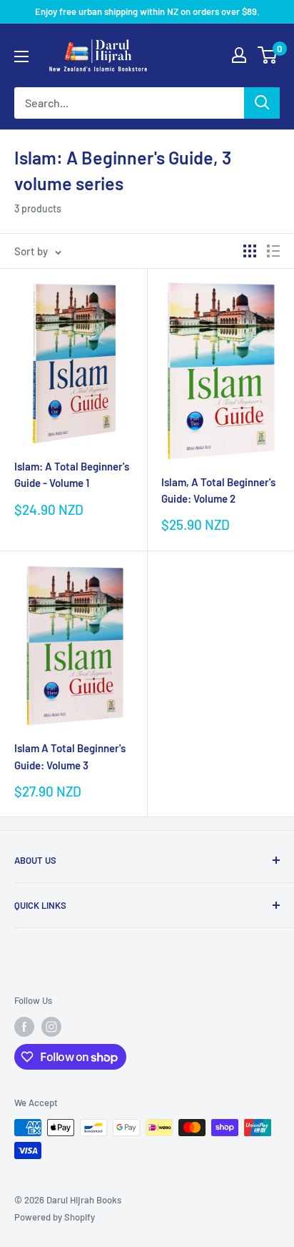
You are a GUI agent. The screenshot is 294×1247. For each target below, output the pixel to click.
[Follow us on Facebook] (24, 1027)
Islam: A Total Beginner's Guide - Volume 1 (71, 474)
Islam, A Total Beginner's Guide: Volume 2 (218, 490)
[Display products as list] (273, 251)
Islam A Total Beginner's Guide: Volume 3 (70, 756)
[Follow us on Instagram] (51, 1027)
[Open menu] (21, 56)
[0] (268, 55)
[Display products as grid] (249, 251)
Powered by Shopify (54, 1217)
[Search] (262, 103)
